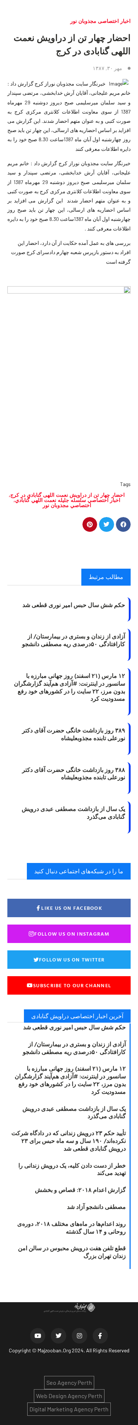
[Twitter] (58, 1335)
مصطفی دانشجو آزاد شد (96, 1206)
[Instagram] (79, 1335)
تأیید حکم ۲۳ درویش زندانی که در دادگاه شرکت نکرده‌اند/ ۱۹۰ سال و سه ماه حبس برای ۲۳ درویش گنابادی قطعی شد (68, 1140)
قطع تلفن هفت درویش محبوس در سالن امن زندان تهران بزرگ (72, 1252)
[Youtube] (38, 1335)
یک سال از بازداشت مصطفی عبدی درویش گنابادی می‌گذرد (73, 812)
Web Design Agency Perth (69, 1395)
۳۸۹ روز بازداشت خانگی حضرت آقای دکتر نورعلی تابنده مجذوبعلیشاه (73, 734)
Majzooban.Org (54, 1350)
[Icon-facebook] (100, 1335)
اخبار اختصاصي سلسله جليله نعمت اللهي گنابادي (67, 500)
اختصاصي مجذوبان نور (67, 505)
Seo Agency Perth (69, 1382)
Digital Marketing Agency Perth (69, 1408)
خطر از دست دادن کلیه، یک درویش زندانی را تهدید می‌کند (72, 1169)
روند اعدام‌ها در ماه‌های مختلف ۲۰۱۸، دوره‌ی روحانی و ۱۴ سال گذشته (71, 1227)
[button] (123, 524)
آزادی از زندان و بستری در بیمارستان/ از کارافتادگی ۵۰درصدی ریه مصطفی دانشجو (73, 640)
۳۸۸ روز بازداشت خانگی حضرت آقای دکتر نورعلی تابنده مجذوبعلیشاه (73, 773)
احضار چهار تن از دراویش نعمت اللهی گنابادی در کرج (67, 495)
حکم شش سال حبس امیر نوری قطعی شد (73, 604)
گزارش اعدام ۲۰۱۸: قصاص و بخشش (80, 1189)
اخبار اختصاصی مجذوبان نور (100, 21)
